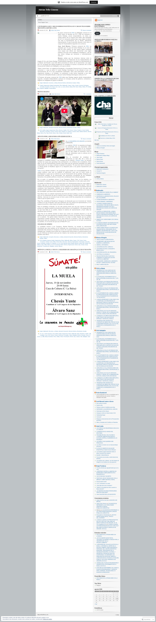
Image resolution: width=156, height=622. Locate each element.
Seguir (97, 33)
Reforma (65, 244)
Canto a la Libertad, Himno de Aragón (106, 145)
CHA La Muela (100, 178)
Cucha (83, 130)
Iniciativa (63, 131)
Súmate (78, 336)
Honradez (83, 335)
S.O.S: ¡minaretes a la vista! (103, 483)
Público (58, 336)
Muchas (89, 131)
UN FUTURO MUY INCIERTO (104, 476)
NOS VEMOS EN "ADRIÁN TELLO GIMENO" (107, 192)
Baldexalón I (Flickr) (101, 184)
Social (64, 133)
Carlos (73, 85)
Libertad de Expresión (53, 127)
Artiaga (51, 85)
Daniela (87, 130)
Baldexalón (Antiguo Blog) (103, 155)
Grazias (56, 131)
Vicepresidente (52, 88)
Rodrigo (89, 86)
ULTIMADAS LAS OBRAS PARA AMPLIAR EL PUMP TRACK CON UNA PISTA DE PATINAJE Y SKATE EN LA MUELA (108, 317)
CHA (72, 32)
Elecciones (42, 131)
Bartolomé (82, 333)
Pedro (76, 86)
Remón (50, 133)
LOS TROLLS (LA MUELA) (103, 254)
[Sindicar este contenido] (95, 190)
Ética (61, 85)
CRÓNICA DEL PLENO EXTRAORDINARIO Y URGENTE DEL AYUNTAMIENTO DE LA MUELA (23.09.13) (108, 564)
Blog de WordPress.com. (43, 614)
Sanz (38, 88)
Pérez (55, 336)
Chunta (76, 85)
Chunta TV (99, 171)
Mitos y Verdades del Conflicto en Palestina (107, 422)
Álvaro (57, 130)
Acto (54, 333)
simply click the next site (102, 500)
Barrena (61, 130)
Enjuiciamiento (75, 241)
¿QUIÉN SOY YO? (45, 15)
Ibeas (60, 131)
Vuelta (67, 133)
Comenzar (93, 2)
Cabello (64, 130)
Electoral (70, 241)
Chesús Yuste (80, 160)
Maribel (81, 131)
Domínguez (86, 85)
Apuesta (49, 240)
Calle (90, 333)
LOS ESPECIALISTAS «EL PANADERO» (106, 252)
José (56, 86)
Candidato (42, 335)
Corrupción (51, 236)
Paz (45, 133)
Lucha (61, 243)
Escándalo (42, 86)
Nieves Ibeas (100, 161)
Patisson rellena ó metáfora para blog (106, 407)
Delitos (54, 241)
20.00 (46, 333)
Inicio (38, 15)
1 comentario (88, 94)
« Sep (96, 604)
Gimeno (79, 335)
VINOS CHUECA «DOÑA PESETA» (105, 239)
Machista (66, 243)
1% (40, 333)
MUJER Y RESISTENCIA (103, 455)
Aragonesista (46, 85)
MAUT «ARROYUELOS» (103, 264)
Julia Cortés (99, 157)
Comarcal (81, 85)
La (61, 86)
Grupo (53, 86)
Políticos (49, 244)
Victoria (56, 246)
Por (52, 244)
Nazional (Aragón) (101, 173)
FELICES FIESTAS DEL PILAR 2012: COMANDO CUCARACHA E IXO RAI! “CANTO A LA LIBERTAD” (106, 257)
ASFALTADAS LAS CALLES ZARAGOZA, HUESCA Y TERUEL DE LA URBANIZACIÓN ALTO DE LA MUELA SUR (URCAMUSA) (107, 312)
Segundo (42, 88)
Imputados (43, 243)
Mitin (44, 336)
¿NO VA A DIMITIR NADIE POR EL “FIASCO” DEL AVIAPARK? (106, 516)
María (69, 243)
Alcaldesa (45, 240)
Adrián (56, 333)
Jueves (38, 336)
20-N (41, 130)
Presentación (66, 336)
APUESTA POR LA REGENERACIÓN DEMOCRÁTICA (55, 136)
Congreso (79, 130)
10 (42, 333)
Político (83, 86)
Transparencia (46, 246)
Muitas (38, 133)
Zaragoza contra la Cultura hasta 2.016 (106, 413)
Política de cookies (47, 619)
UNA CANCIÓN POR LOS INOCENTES (106, 494)
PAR (74, 86)
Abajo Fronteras (100, 153)
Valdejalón (46, 88)
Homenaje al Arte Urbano (103, 411)
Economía (51, 82)
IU (66, 131)
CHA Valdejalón (101, 330)
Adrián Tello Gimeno (48, 9)
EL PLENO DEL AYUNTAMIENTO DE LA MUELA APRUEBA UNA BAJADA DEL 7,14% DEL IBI (107, 278)
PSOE (61, 244)
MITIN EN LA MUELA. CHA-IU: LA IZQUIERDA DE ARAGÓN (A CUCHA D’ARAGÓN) (64, 249)
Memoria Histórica (62, 82)
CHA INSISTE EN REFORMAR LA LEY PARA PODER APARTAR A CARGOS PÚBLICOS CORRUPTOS (108, 511)
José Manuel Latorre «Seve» (105, 401)
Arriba (117, 614)
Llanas (77, 131)
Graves (38, 243)
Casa (46, 335)
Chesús (71, 130)
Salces (54, 133)
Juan (59, 86)
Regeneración (71, 244)
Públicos (39, 244)
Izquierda (69, 131)
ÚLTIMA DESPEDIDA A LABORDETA (105, 199)
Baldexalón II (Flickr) (102, 186)
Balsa (78, 333)
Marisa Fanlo (100, 159)
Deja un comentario (87, 30)
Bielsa (71, 240)
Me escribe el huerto (102, 403)
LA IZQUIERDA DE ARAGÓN (76, 141)
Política (78, 82)
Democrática (59, 241)
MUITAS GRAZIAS (43, 91)
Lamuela (74, 131)
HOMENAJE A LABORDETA (103, 194)
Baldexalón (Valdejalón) (102, 169)
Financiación (81, 241)
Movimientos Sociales (71, 82)
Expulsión (47, 86)
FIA (50, 86)
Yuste (71, 133)
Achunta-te (50, 333)
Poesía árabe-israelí (101, 481)
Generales (47, 131)
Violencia (60, 246)
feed (100, 20)
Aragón (41, 82)
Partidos (86, 243)
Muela (71, 86)
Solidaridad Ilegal (101, 415)
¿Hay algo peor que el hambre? (104, 485)
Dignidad (75, 335)
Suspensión (39, 246)
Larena (63, 86)
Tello (81, 336)
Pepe (47, 133)
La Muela (56, 82)
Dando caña (100, 405)
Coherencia (60, 335)
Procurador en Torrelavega (103, 515)
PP (86, 86)
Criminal (47, 241)
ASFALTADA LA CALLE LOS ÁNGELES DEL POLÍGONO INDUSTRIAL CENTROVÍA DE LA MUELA (108, 289)
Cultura (70, 335)
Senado (61, 133)
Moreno (67, 86)
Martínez (85, 131)
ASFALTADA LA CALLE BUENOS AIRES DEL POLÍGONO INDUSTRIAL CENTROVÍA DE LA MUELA (108, 307)
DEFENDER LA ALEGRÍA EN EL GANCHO (107, 409)
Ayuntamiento (56, 85)
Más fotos (97, 140)
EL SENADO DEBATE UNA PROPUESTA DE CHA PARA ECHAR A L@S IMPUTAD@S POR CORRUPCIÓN (107, 224)
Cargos (69, 85)
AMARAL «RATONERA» (103, 245)
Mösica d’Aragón (101, 147)
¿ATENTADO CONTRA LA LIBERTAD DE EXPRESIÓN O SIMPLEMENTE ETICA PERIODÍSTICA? (106, 473)
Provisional (57, 244)
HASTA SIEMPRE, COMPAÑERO (105, 201)
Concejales (66, 335)
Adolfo (44, 130)
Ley (59, 243)
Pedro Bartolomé (101, 163)
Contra (84, 240)
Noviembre (50, 336)
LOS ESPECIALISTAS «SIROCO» (105, 247)
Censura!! (99, 417)
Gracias (52, 131)
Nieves (42, 133)
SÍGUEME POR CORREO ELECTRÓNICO (102, 25)
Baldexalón (45, 82)
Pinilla (45, 244)
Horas (87, 335)
